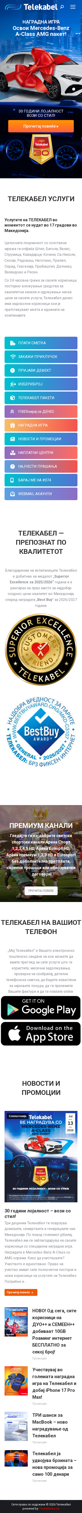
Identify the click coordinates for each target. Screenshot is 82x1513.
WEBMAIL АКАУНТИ (35, 494)
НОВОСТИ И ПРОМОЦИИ (39, 439)
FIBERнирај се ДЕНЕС (36, 411)
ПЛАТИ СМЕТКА (32, 343)
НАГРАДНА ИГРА (33, 425)
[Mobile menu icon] (72, 6)
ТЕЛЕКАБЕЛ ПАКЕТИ (36, 398)
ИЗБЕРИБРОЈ (30, 384)
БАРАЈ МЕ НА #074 (34, 480)
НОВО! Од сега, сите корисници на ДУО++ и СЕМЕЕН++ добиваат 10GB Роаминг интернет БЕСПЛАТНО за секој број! (54, 1331)
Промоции (39, 1358)
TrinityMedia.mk (49, 1508)
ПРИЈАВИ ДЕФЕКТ (34, 370)
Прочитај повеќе (40, 126)
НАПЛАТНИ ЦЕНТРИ (35, 453)
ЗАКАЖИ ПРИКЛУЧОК (37, 357)
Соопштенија (17, 1116)
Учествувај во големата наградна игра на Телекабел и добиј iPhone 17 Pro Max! (54, 1383)
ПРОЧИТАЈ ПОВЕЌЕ (41, 890)
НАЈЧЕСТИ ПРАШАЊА (37, 466)
